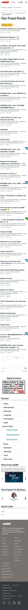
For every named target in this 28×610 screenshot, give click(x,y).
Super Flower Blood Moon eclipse (12, 270)
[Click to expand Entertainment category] (2, 419)
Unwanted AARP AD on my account (12, 29)
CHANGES (4, 129)
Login (19, 2)
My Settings (3, 7)
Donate (3, 540)
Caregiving (7, 415)
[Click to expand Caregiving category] (2, 415)
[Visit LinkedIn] (19, 603)
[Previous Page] (3, 357)
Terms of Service (15, 585)
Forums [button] (18, 7)
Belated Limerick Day (8, 313)
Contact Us (16, 537)
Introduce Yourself (12, 435)
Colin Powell (4, 139)
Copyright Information (6, 593)
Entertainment (9, 419)
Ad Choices (20, 596)
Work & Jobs (8, 459)
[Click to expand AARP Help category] (2, 411)
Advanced (25, 371)
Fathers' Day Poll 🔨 (7, 251)
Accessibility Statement (7, 587)
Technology (7, 451)
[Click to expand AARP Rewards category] (2, 407)
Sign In (2, 514)
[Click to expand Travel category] (2, 455)
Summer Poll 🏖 (6, 232)
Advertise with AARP (18, 549)
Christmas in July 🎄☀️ (8, 173)
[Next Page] (5, 360)
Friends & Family (12, 430)
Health (6, 423)
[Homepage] (5, 2)
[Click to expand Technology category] (2, 451)
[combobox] (14, 368)
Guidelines (9, 7)
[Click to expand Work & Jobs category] (2, 459)
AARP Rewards (9, 407)
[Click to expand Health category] (2, 422)
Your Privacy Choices (6, 598)
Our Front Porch (11, 439)
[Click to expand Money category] (2, 444)
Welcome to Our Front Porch (10, 241)
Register (3, 511)
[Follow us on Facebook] (4, 603)
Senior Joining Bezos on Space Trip (13, 195)
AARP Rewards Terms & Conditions (9, 590)
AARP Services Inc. (17, 560)
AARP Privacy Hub (5, 585)
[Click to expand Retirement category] (2, 448)
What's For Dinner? (7, 290)
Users (2, 371)
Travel (6, 455)
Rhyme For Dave (6, 278)
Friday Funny (5, 324)
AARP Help (7, 411)
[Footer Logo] (14, 524)
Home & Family (8, 426)
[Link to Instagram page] (14, 603)
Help (14, 7)
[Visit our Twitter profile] (9, 603)
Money (6, 444)
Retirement (7, 448)
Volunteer (4, 543)
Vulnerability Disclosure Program (8, 596)
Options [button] (14, 25)
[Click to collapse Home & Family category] (1, 426)
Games (6, 404)
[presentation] (2, 478)
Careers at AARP (17, 551)
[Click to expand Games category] (2, 403)
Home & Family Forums (20, 13)
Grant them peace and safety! (11, 71)
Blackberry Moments (8, 37)
